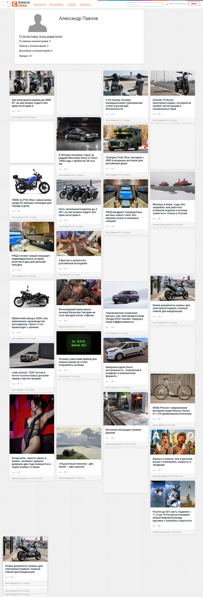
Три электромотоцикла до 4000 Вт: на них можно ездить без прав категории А (31, 102)
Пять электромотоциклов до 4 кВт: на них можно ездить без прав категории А (78, 212)
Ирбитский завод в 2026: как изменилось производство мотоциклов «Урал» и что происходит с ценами (30, 323)
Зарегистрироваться (178, 3)
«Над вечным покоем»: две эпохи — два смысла (76, 465)
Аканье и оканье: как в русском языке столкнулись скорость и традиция (172, 461)
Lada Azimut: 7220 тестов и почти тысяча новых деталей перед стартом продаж (30, 375)
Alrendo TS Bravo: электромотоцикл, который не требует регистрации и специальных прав (172, 104)
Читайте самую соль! (162, 224)
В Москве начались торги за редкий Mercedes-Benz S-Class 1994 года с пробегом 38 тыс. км (78, 159)
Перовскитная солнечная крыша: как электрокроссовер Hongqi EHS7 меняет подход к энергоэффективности (125, 317)
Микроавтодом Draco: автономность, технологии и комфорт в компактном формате (123, 371)
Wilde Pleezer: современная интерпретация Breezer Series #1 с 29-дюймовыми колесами (172, 410)
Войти (194, 3)
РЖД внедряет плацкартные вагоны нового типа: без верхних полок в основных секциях (124, 216)
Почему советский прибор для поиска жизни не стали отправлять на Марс (78, 361)
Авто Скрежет (18, 117)
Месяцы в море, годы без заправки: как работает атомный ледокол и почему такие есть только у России (170, 209)
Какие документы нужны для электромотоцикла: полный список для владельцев (171, 308)
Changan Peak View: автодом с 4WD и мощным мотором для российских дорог (125, 160)
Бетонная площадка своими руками (123, 431)
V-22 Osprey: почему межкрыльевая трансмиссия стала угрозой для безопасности (124, 104)
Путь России (64, 274)
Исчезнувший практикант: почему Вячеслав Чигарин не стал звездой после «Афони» (77, 312)
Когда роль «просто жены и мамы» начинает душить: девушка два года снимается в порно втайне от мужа (31, 462)
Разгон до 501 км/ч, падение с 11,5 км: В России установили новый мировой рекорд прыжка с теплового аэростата (172, 516)
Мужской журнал (66, 326)
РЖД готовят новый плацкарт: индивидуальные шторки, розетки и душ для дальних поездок (31, 260)
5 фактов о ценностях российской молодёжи (73, 262)
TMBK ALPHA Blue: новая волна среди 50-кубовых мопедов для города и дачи (32, 202)
